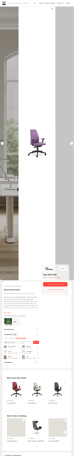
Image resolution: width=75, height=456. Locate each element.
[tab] (6, 338)
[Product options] (23, 382)
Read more (7, 312)
